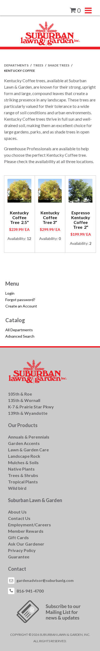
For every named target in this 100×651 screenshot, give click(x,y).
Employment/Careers (29, 524)
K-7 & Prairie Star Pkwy (31, 406)
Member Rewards (25, 531)
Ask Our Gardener (26, 543)
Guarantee (18, 556)
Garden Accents (24, 443)
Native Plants (21, 468)
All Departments (19, 330)
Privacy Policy (22, 550)
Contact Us (19, 518)
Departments (16, 65)
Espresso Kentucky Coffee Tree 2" (80, 220)
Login (9, 293)
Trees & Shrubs (23, 475)
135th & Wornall (24, 400)
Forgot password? (20, 299)
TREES (38, 65)
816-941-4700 (30, 590)
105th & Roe (20, 393)
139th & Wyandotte (27, 413)
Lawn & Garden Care (28, 449)
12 (29, 238)
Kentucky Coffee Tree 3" (50, 217)
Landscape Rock (24, 456)
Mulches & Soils (23, 462)
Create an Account (21, 306)
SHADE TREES (59, 65)
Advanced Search (19, 336)
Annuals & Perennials (28, 436)
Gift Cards (18, 537)
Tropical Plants (23, 481)
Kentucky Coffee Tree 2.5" (19, 217)
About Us (17, 511)
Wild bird (17, 488)
